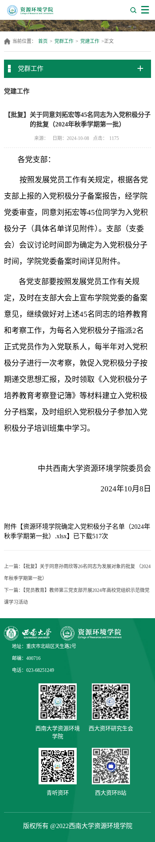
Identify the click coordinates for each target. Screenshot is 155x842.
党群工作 (64, 41)
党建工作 (89, 41)
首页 (43, 41)
